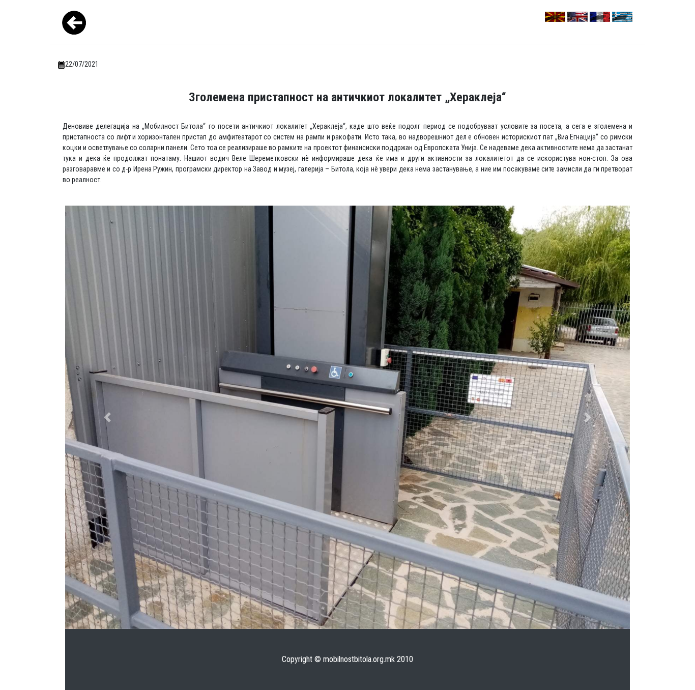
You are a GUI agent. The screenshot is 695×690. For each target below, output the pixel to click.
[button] (107, 417)
